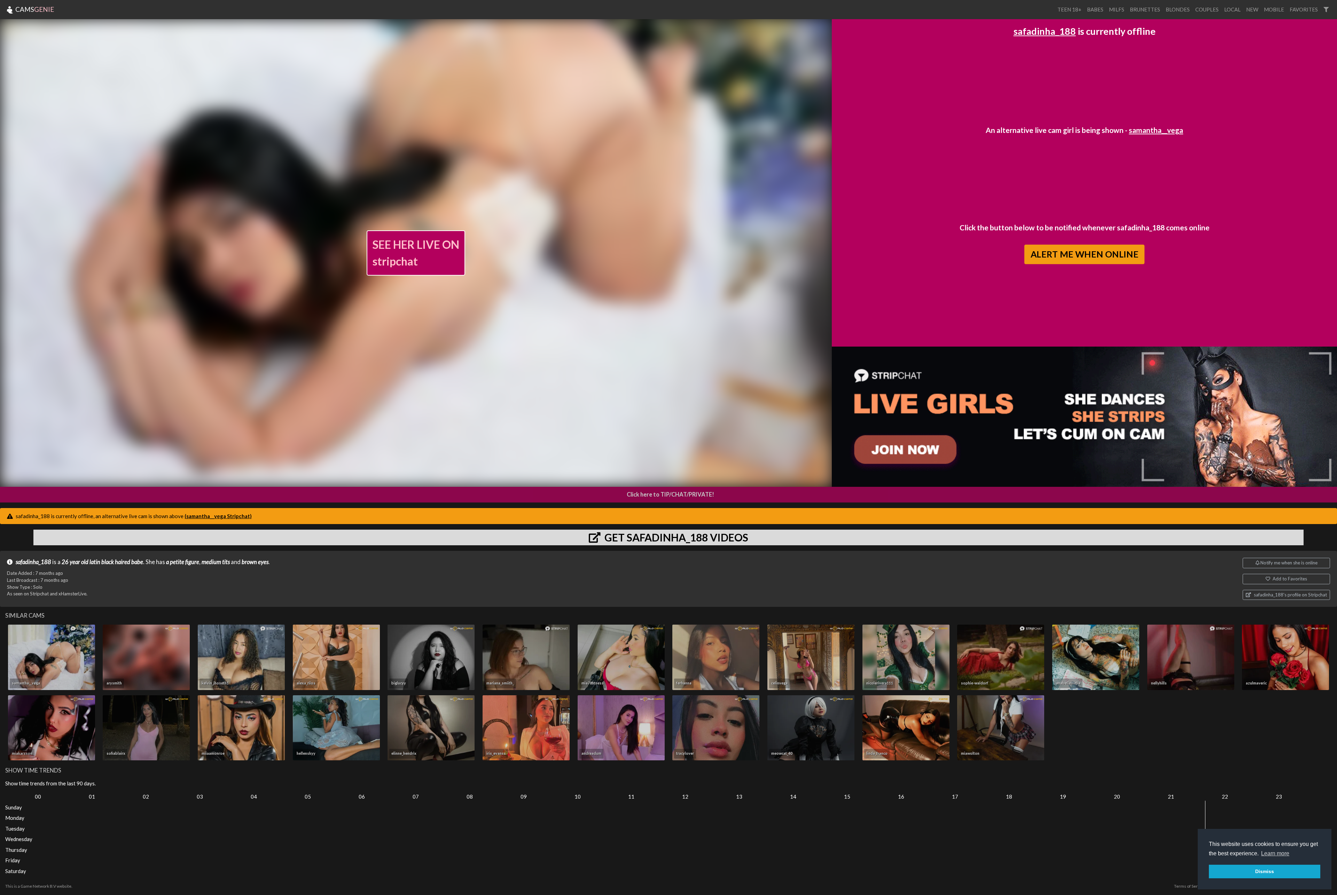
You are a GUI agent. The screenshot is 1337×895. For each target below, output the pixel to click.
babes (1095, 9)
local (1232, 9)
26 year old (75, 562)
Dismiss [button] (1264, 871)
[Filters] (1326, 9)
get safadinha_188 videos (675, 537)
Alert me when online (1084, 254)
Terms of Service (1189, 886)
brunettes (1145, 9)
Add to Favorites (1289, 578)
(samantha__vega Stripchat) (218, 516)
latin (94, 562)
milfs (1116, 9)
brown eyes (255, 562)
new (1252, 9)
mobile (1274, 9)
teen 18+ (1069, 9)
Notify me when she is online (1288, 562)
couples (1207, 9)
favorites (1304, 9)
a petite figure (182, 562)
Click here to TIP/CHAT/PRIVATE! (670, 494)
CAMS (34, 9)
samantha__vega (1156, 130)
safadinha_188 (1045, 31)
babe (137, 562)
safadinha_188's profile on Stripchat (1290, 594)
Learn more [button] (1275, 853)
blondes (1178, 9)
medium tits (216, 562)
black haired (115, 562)
